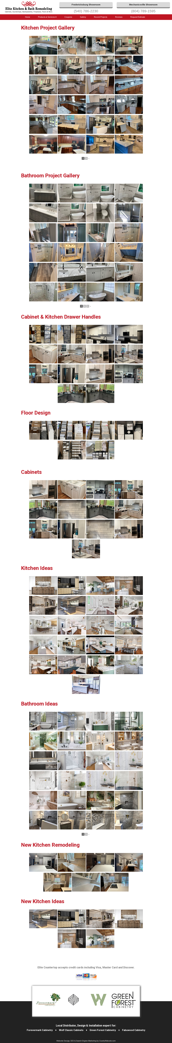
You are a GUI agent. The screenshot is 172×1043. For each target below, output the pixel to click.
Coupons (68, 17)
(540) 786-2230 (86, 11)
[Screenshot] (43, 585)
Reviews (118, 17)
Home (27, 17)
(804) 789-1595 (143, 11)
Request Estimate (137, 17)
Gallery (83, 17)
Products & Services (46, 17)
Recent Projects (100, 17)
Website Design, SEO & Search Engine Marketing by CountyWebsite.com (86, 1041)
